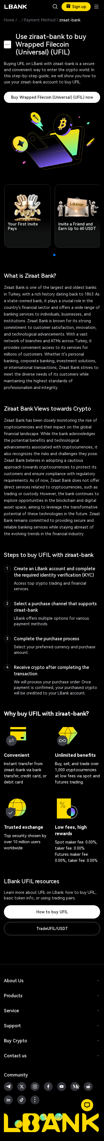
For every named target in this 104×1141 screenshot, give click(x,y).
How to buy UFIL (52, 912)
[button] (87, 1105)
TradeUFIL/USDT (52, 928)
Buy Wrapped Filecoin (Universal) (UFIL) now (52, 97)
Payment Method (39, 20)
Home (9, 20)
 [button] (55, 7)
